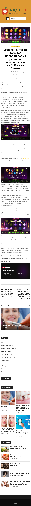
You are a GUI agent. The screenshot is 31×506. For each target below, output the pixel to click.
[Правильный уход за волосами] (5, 466)
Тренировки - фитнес (7, 366)
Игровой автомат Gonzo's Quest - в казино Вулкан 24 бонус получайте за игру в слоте (7, 292)
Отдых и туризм (6, 351)
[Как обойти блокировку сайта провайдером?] (23, 422)
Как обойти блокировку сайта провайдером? (22, 432)
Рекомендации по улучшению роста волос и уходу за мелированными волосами (20, 483)
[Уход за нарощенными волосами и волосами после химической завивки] (5, 474)
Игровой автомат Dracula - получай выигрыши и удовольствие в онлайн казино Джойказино (23, 293)
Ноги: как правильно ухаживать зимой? (16, 455)
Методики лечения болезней (9, 349)
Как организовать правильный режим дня (18, 447)
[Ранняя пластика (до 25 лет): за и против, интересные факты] (8, 421)
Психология (15, 46)
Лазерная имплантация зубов (12, 325)
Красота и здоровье (7, 346)
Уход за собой (6, 372)
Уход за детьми (6, 369)
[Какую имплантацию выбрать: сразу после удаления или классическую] (23, 397)
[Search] (24, 18)
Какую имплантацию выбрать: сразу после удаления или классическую (23, 408)
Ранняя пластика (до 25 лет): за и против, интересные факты (8, 429)
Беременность (6, 343)
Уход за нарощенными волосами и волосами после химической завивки (19, 473)
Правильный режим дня (8, 357)
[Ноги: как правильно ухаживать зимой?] (5, 457)
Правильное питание (7, 354)
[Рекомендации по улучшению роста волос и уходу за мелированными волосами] (5, 484)
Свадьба (4, 363)
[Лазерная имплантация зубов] (15, 319)
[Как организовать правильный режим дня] (5, 449)
